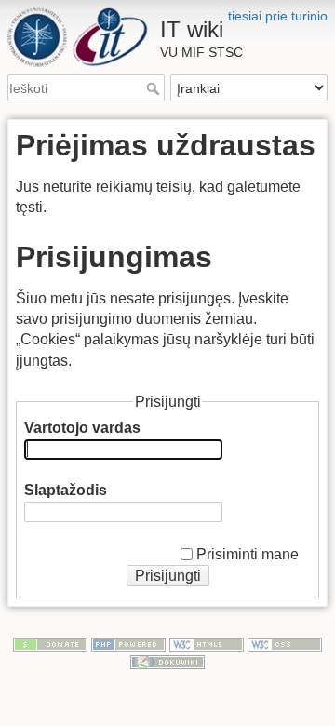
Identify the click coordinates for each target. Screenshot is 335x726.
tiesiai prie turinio (278, 15)
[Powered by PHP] (128, 643)
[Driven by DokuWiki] (167, 661)
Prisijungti (168, 576)
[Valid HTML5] (206, 643)
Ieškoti (155, 88)
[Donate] (50, 643)
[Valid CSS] (285, 643)
